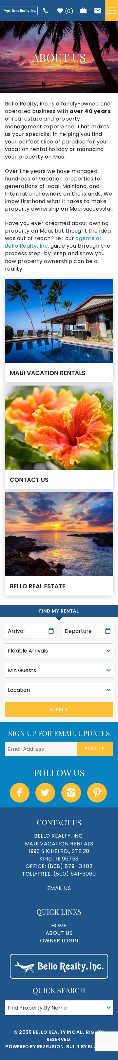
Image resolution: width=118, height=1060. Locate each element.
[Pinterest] (97, 793)
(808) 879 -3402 (70, 866)
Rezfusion (50, 1046)
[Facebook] (20, 793)
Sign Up (95, 749)
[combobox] (59, 1007)
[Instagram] (71, 793)
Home (59, 925)
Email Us (59, 888)
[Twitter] (45, 793)
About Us (59, 933)
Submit (58, 709)
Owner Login (59, 940)
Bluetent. (100, 1046)
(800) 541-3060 (74, 874)
